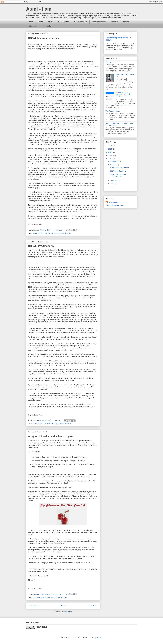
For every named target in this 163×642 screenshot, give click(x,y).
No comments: (57, 230)
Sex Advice (37, 597)
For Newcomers (80, 22)
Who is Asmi (110, 62)
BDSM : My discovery (41, 245)
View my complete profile (115, 205)
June (112, 187)
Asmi (31, 22)
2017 (110, 155)
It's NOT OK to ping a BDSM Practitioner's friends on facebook (124, 95)
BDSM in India (48, 233)
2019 (110, 149)
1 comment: (56, 420)
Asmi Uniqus (113, 202)
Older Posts (93, 606)
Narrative (114, 22)
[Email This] (67, 230)
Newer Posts (33, 606)
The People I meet (113, 111)
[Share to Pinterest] (76, 230)
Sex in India (57, 597)
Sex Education (47, 597)
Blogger (99, 637)
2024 (110, 146)
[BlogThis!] (69, 230)
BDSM (40, 233)
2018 (110, 152)
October (113, 165)
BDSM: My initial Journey (43, 38)
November (114, 161)
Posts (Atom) (67, 612)
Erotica (126, 22)
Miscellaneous (35, 26)
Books (40, 22)
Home (63, 606)
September (114, 180)
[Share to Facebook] (74, 230)
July (112, 183)
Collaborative (63, 22)
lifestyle (61, 233)
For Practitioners (99, 22)
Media (50, 22)
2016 (110, 159)
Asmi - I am (39, 8)
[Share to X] (72, 230)
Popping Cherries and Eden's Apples (50, 436)
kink (55, 233)
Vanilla (48, 26)
